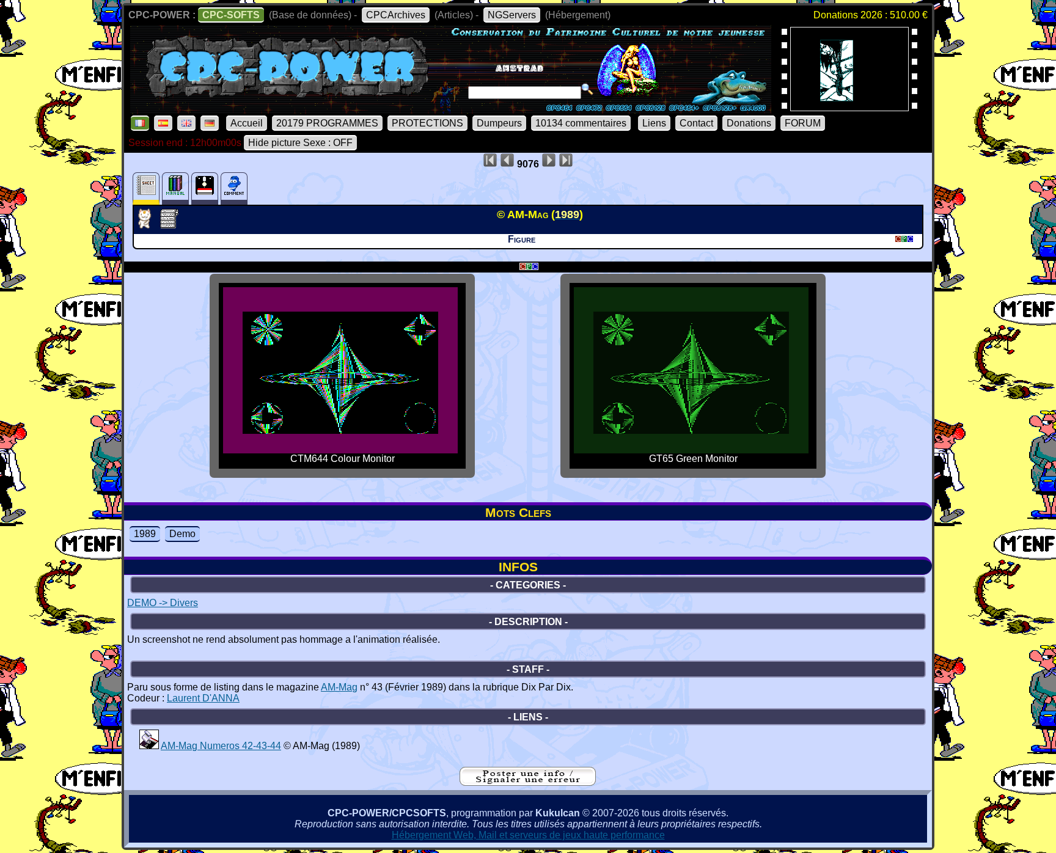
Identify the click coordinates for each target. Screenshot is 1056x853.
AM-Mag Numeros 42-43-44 (221, 746)
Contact (696, 123)
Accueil (246, 123)
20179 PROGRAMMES (327, 123)
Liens (654, 123)
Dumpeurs (499, 123)
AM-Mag (339, 687)
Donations (749, 123)
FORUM (803, 123)
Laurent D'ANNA (203, 698)
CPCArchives (395, 15)
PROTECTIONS (427, 123)
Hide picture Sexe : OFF (300, 142)
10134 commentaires (580, 123)
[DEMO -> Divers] (148, 225)
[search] (587, 89)
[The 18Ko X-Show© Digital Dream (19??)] (849, 107)
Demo (182, 534)
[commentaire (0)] (234, 188)
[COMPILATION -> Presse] (149, 746)
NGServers (512, 15)
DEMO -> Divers (162, 603)
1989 (145, 534)
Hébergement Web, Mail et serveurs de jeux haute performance (528, 835)
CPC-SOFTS (231, 15)
